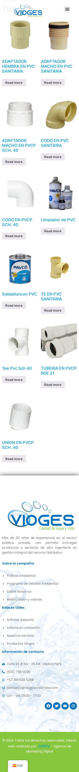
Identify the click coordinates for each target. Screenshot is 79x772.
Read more (14, 83)
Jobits (43, 746)
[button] (67, 9)
